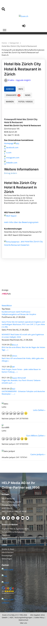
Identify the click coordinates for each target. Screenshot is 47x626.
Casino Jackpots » (37, 454)
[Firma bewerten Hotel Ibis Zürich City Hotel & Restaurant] (12, 241)
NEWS (27, 95)
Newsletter (6, 535)
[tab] (4, 305)
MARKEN (10, 101)
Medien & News (8, 549)
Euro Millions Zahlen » (35, 435)
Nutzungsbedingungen (23, 617)
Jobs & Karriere (7, 552)
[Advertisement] (26, 276)
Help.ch (14, 615)
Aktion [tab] (9, 305)
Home (4, 43)
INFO (20, 89)
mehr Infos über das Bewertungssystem (21, 222)
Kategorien (14, 43)
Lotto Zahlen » (39, 410)
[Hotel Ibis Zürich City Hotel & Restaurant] (12, 215)
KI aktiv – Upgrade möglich (19, 80)
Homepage (9, 143)
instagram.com (12, 157)
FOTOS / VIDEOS (25, 101)
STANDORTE (13, 95)
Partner (5, 538)
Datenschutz (23, 620)
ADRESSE (10, 89)
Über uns (23, 623)
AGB (11, 617)
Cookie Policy (39, 617)
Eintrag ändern (10, 173)
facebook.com (12, 147)
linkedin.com (11, 162)
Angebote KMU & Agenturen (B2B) (15, 529)
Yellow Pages (7, 559)
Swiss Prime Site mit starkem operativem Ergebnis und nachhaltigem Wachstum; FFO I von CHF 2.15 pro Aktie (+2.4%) (23, 324)
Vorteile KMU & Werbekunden (13, 532)
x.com (8, 152)
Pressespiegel (7, 555)
